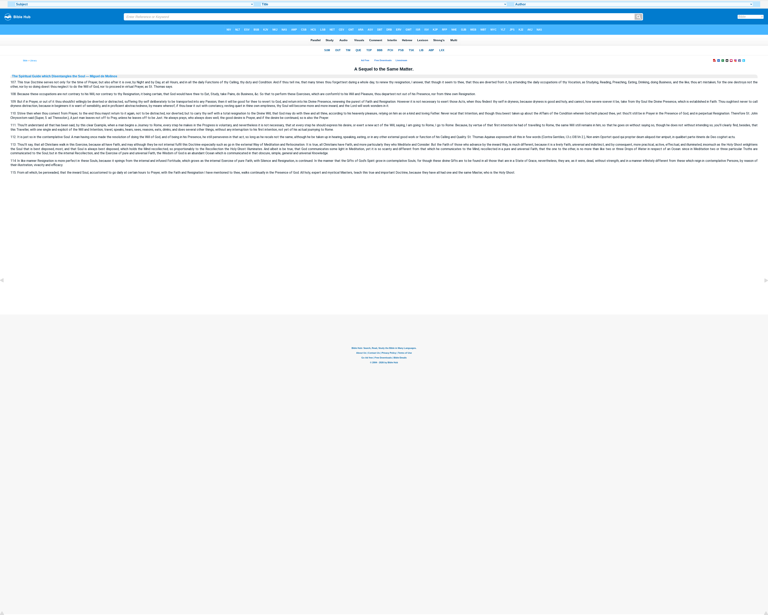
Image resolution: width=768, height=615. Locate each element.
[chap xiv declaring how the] (5, 289)
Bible (25, 60)
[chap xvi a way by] (763, 289)
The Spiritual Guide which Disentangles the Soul (48, 76)
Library (33, 60)
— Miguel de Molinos (101, 76)
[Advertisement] (384, 290)
